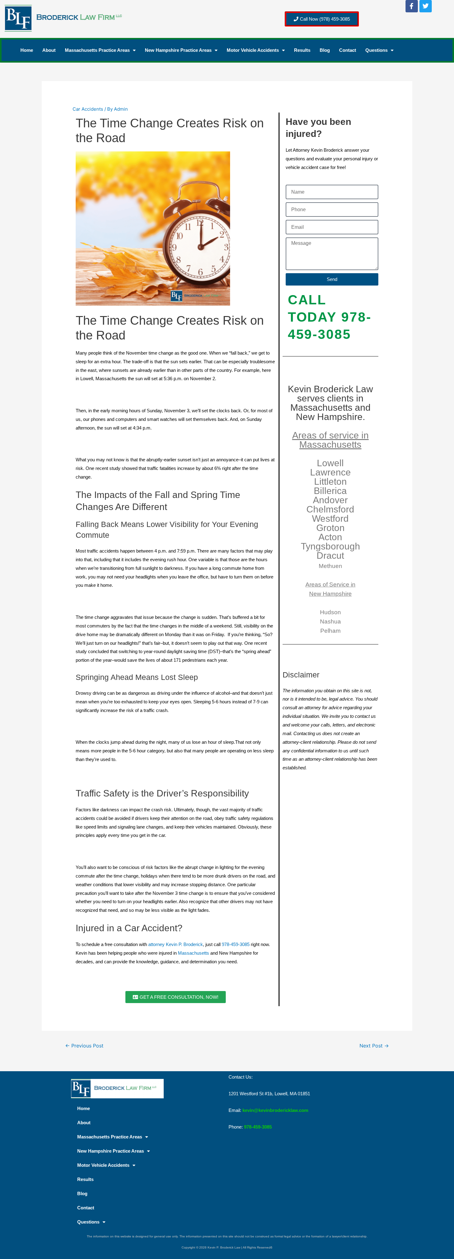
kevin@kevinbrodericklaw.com (275, 1110)
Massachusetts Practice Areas (97, 50)
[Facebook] (412, 6)
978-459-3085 (236, 944)
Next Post (374, 1046)
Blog (325, 50)
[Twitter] (425, 6)
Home (26, 50)
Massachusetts (193, 953)
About (49, 50)
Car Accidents (88, 109)
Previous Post (84, 1046)
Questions (376, 50)
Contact (347, 50)
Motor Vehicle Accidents (253, 50)
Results (302, 50)
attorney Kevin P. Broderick (175, 944)
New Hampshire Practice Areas (178, 50)
